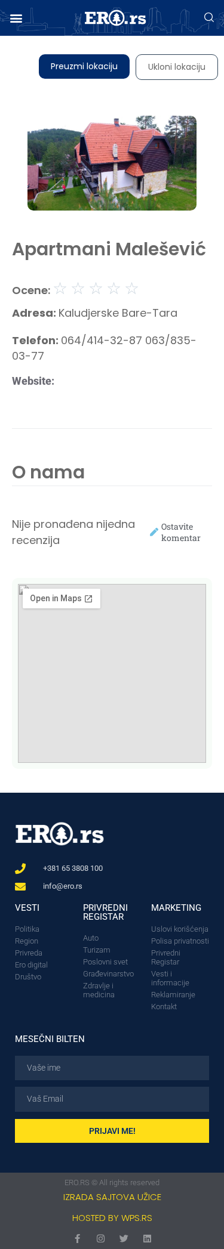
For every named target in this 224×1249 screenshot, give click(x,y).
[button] (16, 18)
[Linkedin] (147, 1238)
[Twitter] (123, 1238)
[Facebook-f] (77, 1238)
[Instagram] (100, 1238)
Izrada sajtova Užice (112, 1197)
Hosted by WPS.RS (112, 1217)
